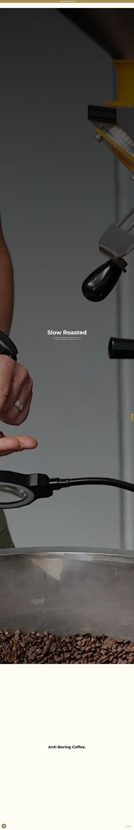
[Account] (125, 5)
